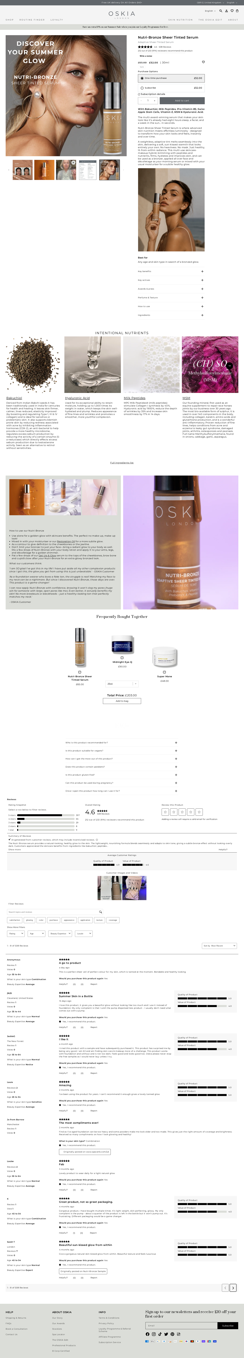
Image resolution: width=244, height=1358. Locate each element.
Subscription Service (110, 1342)
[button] (10, 21)
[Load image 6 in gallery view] (23, 170)
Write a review (146, 56)
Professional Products (64, 1345)
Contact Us (12, 1334)
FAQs (8, 1323)
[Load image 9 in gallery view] (109, 170)
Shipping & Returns (16, 1318)
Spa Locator (58, 1334)
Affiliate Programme (110, 1337)
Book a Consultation (16, 1329)
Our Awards (58, 1323)
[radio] (171, 78)
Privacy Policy (106, 1323)
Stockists (57, 1329)
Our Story (57, 1318)
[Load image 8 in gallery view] (88, 170)
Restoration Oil (66, 541)
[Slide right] (123, 170)
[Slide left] (9, 170)
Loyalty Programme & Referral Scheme (115, 1330)
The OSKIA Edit (60, 1340)
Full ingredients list (122, 462)
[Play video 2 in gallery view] (66, 170)
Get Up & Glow (47, 555)
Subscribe (228, 1325)
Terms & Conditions (109, 1318)
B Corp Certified (61, 1351)
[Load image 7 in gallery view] (44, 170)
